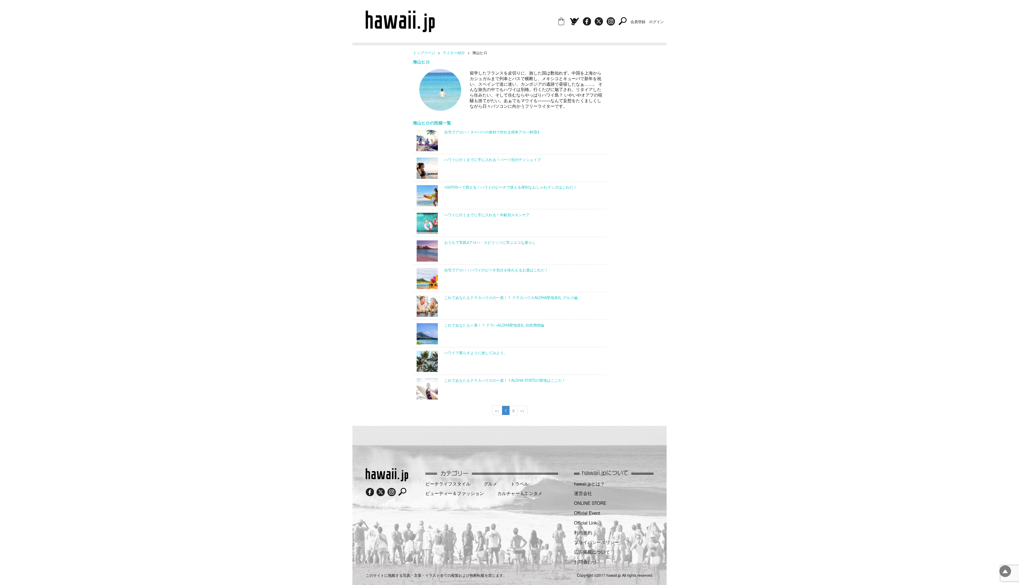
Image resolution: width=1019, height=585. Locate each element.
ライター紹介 (454, 52)
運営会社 (583, 493)
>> (522, 410)
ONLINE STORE (590, 503)
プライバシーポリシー (596, 542)
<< (497, 410)
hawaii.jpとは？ (589, 483)
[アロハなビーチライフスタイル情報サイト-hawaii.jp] (400, 30)
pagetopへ (1005, 571)
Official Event (587, 513)
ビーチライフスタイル (447, 483)
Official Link (585, 522)
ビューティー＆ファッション (454, 493)
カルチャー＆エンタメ (519, 493)
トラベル (520, 483)
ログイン (656, 21)
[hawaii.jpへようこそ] (387, 479)
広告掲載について (592, 552)
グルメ (490, 483)
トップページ (424, 52)
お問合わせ (585, 561)
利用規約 (583, 532)
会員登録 (638, 21)
